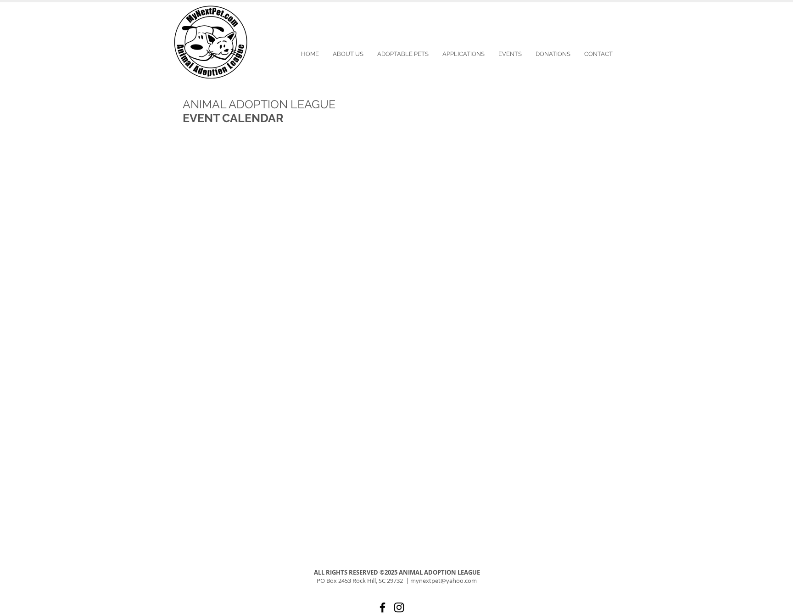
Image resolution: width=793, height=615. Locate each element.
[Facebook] (382, 607)
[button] (510, 54)
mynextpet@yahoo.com (443, 580)
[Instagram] (399, 607)
